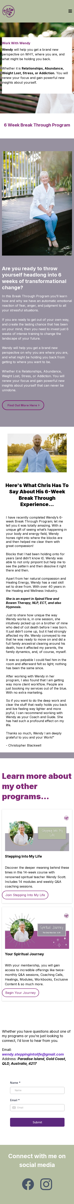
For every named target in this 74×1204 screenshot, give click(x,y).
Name (15, 1082)
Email (15, 1100)
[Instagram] (46, 1184)
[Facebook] (28, 1184)
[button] (70, 11)
